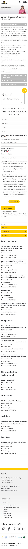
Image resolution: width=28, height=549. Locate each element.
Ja (3, 154)
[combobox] (14, 227)
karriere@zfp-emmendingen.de (9, 490)
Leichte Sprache (7, 515)
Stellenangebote (7, 511)
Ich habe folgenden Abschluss (8, 142)
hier (10, 60)
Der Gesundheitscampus (9, 24)
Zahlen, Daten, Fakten (9, 81)
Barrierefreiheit (7, 513)
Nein (11, 154)
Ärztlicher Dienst (15, 139)
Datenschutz (4, 545)
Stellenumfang (5, 235)
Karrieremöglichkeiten (9, 84)
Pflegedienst (6, 139)
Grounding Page (13, 545)
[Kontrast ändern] (19, 2)
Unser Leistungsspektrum (9, 505)
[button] (2, 9)
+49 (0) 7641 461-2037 (6, 488)
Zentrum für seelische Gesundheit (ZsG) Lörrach (12, 76)
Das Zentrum (6, 503)
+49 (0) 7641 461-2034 (11, 486)
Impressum (19, 543)
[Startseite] (4, 2)
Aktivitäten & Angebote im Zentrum (12, 507)
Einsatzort (4, 227)
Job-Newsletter (8, 208)
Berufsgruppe (5, 231)
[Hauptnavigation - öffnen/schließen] (24, 2)
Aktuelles (5, 509)
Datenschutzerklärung (13, 161)
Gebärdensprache (7, 517)
